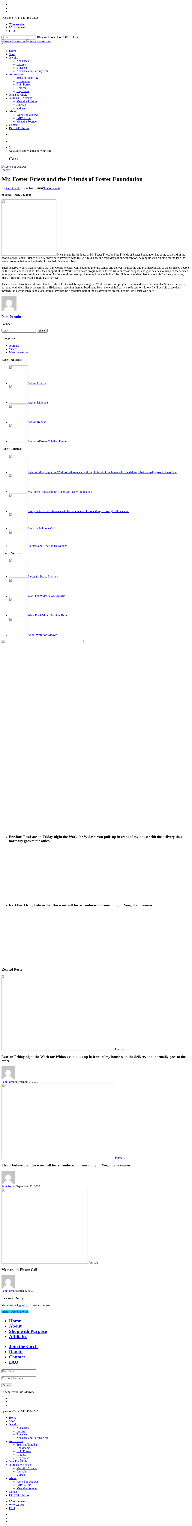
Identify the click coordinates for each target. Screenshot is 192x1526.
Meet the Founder (27, 121)
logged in (22, 1305)
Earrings (21, 64)
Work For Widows (27, 114)
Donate (16, 1351)
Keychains (22, 91)
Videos (20, 108)
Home (12, 50)
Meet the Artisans (26, 101)
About (12, 111)
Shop (12, 54)
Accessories (16, 74)
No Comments (51, 188)
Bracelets (21, 67)
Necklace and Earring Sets (32, 71)
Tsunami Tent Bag (27, 77)
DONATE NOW (19, 128)
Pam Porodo (13, 188)
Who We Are (17, 24)
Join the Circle (23, 1346)
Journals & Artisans (20, 98)
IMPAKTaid (23, 118)
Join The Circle (18, 94)
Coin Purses (23, 84)
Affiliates (18, 1336)
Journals (21, 104)
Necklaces (22, 60)
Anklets (21, 87)
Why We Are (17, 27)
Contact (13, 124)
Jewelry (13, 57)
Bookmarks (23, 81)
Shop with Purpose (28, 1331)
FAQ (12, 30)
